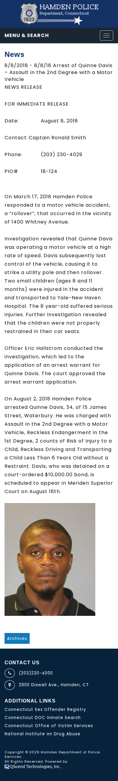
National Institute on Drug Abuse (42, 734)
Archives (17, 638)
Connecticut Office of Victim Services (49, 726)
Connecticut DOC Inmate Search (43, 718)
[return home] (59, 13)
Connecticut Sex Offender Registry (45, 709)
